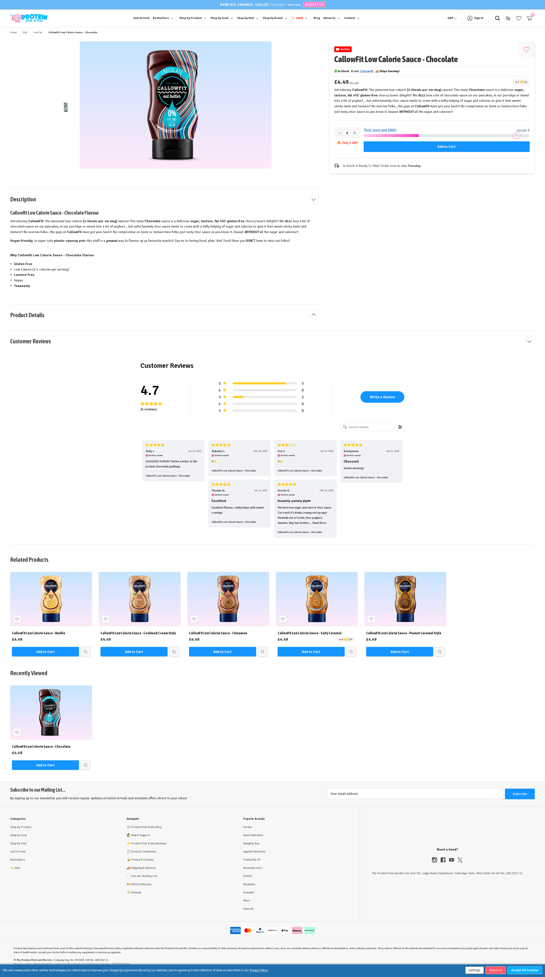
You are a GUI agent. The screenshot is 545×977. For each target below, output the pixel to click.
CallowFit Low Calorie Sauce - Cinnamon (218, 633)
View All (248, 909)
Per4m (247, 827)
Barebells (249, 884)
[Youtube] (453, 859)
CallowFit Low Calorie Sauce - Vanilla (38, 633)
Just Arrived (18, 851)
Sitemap (136, 892)
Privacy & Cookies (142, 859)
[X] (460, 859)
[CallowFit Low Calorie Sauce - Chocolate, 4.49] (51, 712)
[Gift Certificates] (508, 18)
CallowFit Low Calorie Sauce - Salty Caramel (309, 633)
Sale (15, 868)
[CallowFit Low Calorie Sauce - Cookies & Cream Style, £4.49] (140, 599)
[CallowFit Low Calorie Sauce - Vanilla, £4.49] (51, 599)
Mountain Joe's (252, 868)
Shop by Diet (18, 843)
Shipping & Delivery (143, 868)
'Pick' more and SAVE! (380, 130)
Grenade (248, 892)
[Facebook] (444, 859)
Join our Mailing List (144, 876)
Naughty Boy (251, 843)
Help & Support (140, 835)
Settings (474, 970)
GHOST (247, 876)
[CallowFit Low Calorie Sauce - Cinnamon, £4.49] (228, 599)
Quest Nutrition (253, 835)
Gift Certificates (141, 884)
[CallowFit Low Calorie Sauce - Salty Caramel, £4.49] (317, 599)
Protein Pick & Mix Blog (146, 827)
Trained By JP (251, 859)
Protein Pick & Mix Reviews (148, 843)
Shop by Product (20, 827)
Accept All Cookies (524, 970)
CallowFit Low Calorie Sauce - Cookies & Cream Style (138, 633)
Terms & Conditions (143, 851)
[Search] (497, 18)
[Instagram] (436, 859)
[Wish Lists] (518, 18)
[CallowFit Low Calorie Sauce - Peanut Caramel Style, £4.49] (405, 599)
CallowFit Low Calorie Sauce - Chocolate (41, 746)
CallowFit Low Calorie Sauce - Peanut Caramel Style (403, 633)
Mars (246, 900)
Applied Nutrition (254, 851)
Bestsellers (17, 859)
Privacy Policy (258, 970)
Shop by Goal (18, 835)
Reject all (495, 970)
